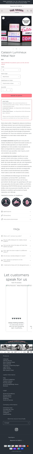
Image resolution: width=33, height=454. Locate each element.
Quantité (3, 87)
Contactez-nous (7, 407)
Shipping (6, 398)
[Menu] (2, 10)
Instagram (6, 412)
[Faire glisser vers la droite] (20, 49)
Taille (2, 66)
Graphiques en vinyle (7, 80)
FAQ (4, 378)
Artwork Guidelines (9, 379)
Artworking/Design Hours (10, 384)
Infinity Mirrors (7, 360)
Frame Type (4, 73)
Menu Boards (7, 364)
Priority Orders (7, 382)
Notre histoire (7, 411)
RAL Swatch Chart (8, 370)
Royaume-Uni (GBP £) (16, 6)
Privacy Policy (7, 395)
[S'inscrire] (28, 423)
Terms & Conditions (9, 393)
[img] (16, 319)
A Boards (5, 359)
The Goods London (17, 451)
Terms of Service (8, 400)
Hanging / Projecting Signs (11, 365)
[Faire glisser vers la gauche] (13, 49)
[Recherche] (27, 10)
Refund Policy (7, 397)
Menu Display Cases (9, 362)
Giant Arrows (7, 368)
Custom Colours (7, 381)
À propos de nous (8, 409)
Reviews (5, 386)
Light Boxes (6, 367)
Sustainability (7, 414)
